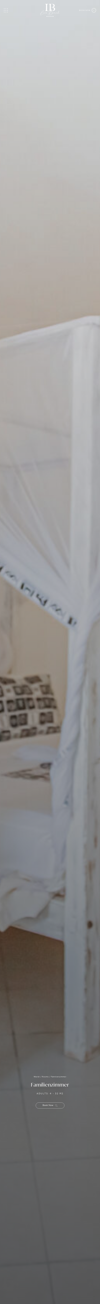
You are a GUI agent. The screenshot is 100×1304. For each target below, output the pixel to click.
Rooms (45, 1077)
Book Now (48, 1105)
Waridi (37, 1077)
